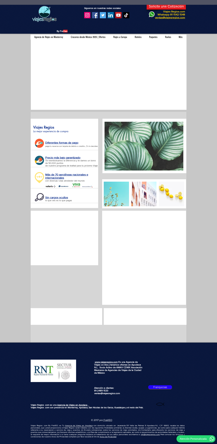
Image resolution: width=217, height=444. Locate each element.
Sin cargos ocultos (56, 197)
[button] (144, 146)
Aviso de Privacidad (108, 437)
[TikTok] (126, 15)
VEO (109, 420)
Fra (105, 420)
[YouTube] (118, 15)
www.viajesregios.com (106, 362)
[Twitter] (103, 15)
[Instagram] (87, 15)
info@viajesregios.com (150, 434)
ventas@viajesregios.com (107, 393)
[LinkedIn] (111, 15)
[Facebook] (95, 15)
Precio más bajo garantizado (62, 157)
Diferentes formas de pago (61, 142)
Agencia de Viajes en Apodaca (73, 405)
